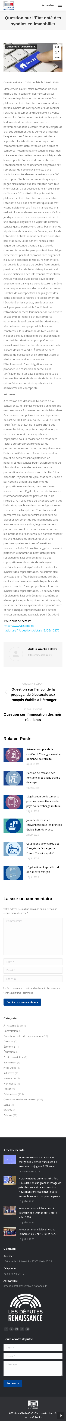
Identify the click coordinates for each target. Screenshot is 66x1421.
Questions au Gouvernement (21, 47)
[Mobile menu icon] (60, 5)
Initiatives (9, 1073)
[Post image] (13, 755)
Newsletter (10, 1078)
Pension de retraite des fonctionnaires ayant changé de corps (43, 777)
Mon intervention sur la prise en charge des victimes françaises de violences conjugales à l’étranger (37, 1162)
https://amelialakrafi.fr (40, 654)
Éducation (9, 1052)
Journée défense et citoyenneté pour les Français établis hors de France (44, 824)
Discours (9, 1041)
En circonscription (14, 1057)
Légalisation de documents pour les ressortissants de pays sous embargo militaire (43, 801)
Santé (7, 1104)
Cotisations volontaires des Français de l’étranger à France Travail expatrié (42, 848)
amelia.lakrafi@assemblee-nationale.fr (25, 1286)
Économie (9, 1046)
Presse (7, 1088)
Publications (10, 1094)
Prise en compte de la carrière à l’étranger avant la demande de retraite (43, 754)
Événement (10, 1062)
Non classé (10, 1083)
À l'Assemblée (11, 1025)
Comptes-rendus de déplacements (23, 1036)
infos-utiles (10, 1067)
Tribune (8, 1115)
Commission (11, 1030)
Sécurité (8, 1110)
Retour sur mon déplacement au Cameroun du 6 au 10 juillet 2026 (37, 1232)
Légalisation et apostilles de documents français (43, 869)
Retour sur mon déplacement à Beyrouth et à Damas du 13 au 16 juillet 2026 (37, 1213)
